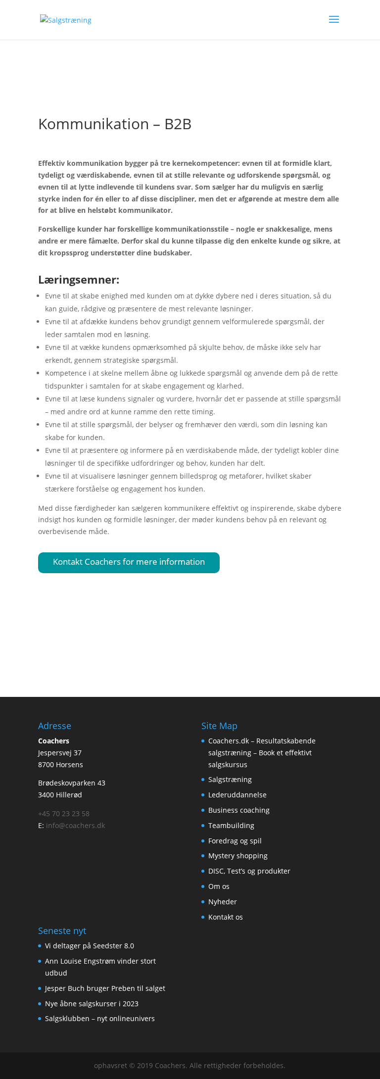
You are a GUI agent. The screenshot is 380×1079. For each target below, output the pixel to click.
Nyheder (222, 901)
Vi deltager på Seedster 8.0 (89, 945)
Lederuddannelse (237, 794)
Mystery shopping (238, 855)
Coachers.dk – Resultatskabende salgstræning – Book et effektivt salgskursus (262, 752)
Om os (219, 886)
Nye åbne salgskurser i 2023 (92, 1003)
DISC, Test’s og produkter (249, 871)
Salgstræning (230, 779)
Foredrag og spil (235, 840)
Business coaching (239, 810)
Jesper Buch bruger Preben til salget (105, 988)
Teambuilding (231, 825)
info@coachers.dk (75, 825)
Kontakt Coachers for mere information (129, 561)
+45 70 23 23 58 (64, 813)
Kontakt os (225, 917)
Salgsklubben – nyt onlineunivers (100, 1018)
